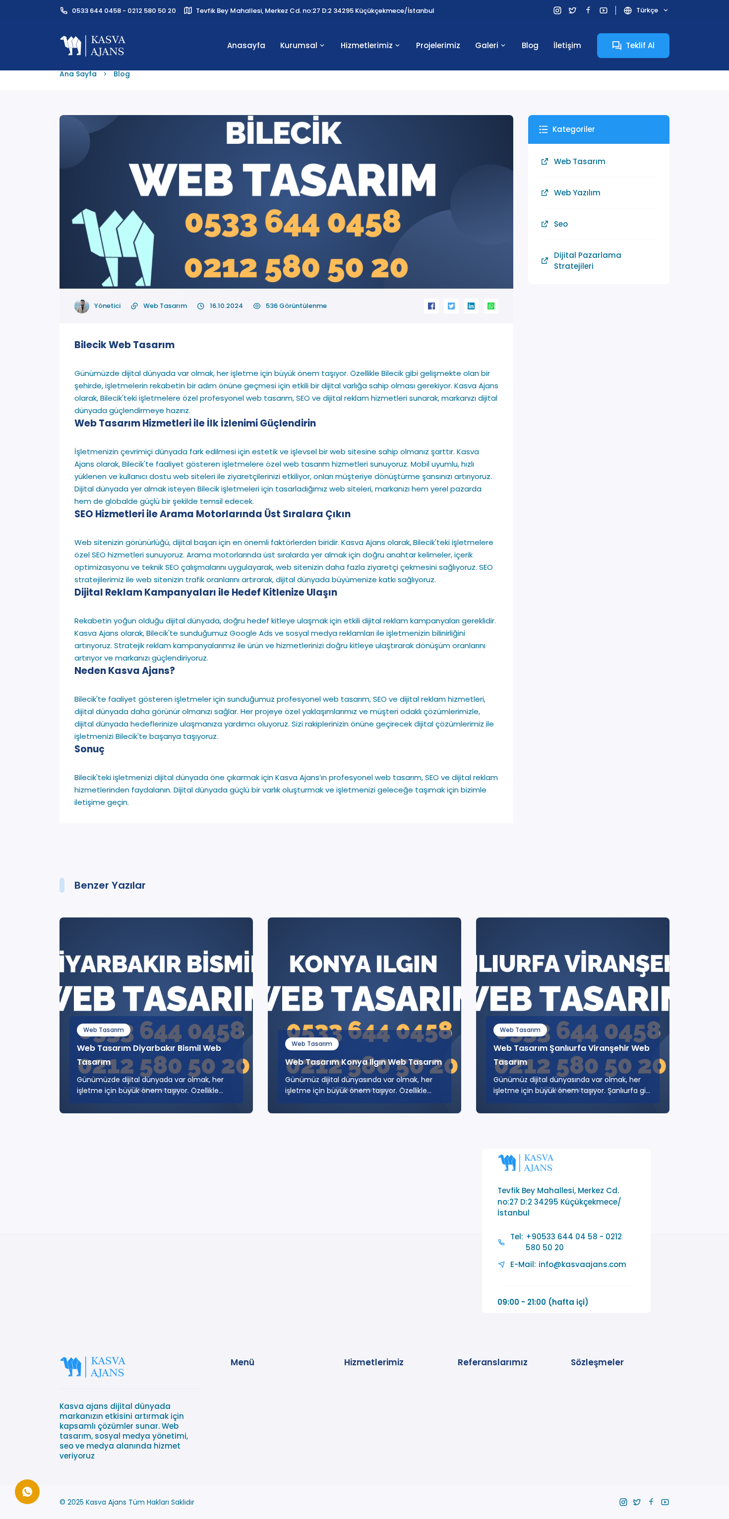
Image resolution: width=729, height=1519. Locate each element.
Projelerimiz (438, 45)
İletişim (567, 45)
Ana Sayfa (78, 74)
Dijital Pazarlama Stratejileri (587, 260)
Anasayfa (246, 45)
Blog (530, 45)
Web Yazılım (577, 192)
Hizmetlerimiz (367, 45)
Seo (561, 224)
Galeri (486, 45)
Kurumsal (298, 45)
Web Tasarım (165, 305)
